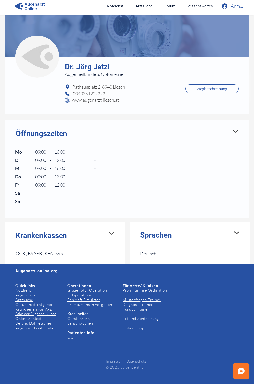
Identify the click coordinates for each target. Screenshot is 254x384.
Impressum (115, 361)
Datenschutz (136, 361)
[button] (200, 6)
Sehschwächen (80, 323)
